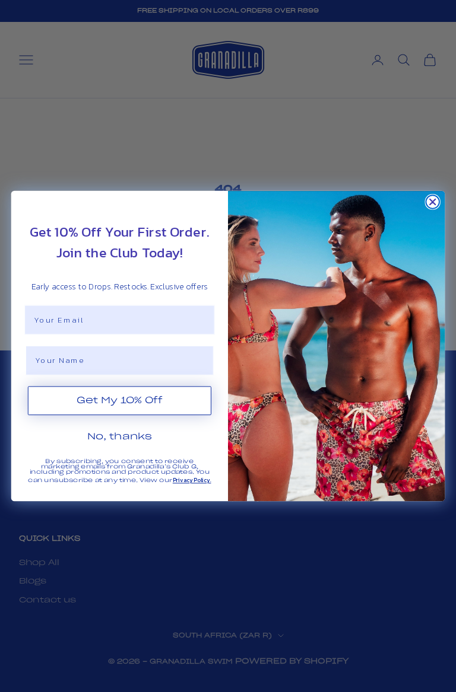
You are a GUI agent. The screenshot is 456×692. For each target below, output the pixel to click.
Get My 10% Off (120, 400)
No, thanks (120, 436)
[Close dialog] (432, 201)
